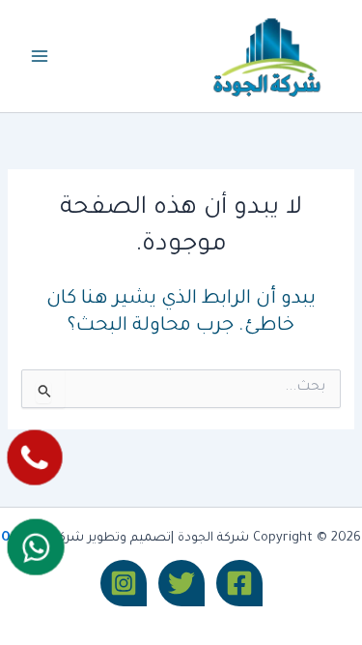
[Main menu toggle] (39, 56)
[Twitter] (181, 583)
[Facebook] (239, 583)
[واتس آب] (35, 547)
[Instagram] (123, 583)
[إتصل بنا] (34, 456)
